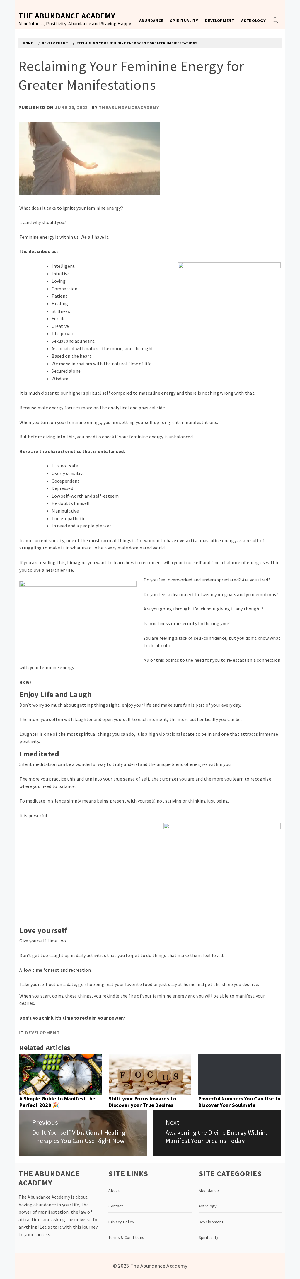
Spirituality (184, 20)
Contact (115, 1206)
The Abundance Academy (66, 16)
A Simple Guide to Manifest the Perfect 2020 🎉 (57, 1101)
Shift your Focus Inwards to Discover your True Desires (142, 1101)
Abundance (151, 20)
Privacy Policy (121, 1221)
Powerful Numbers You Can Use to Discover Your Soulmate (239, 1101)
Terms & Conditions (126, 1237)
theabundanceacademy (129, 107)
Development (219, 20)
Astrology (253, 20)
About (114, 1190)
